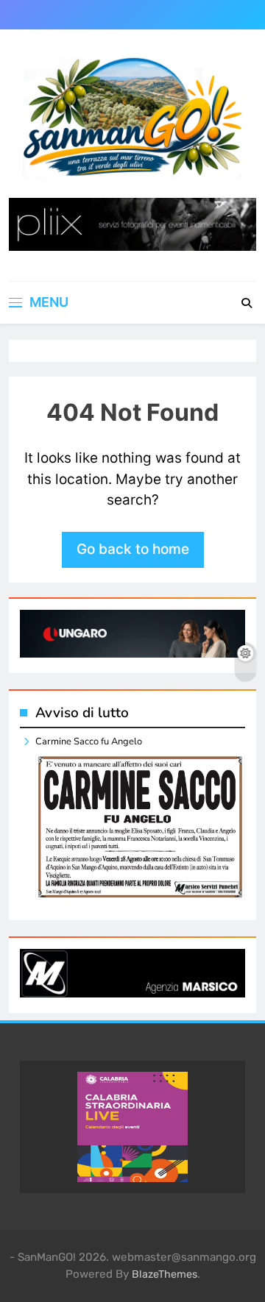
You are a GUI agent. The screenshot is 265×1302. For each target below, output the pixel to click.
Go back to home (133, 549)
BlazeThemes (164, 1274)
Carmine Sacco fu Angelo (88, 741)
